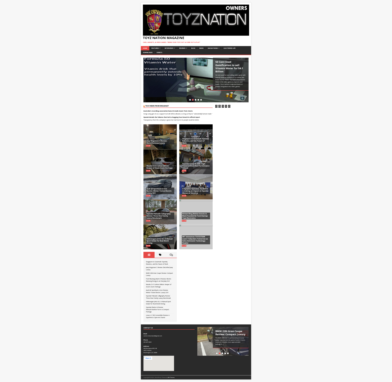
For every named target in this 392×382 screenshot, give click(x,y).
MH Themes (171, 377)
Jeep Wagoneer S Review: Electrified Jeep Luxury (156, 142)
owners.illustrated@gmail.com (152, 336)
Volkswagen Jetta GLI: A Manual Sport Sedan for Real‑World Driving (159, 241)
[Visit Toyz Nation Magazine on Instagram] (219, 107)
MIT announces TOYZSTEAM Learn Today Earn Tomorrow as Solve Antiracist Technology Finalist (195, 240)
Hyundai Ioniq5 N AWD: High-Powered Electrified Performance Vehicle (196, 166)
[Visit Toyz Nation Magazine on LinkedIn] (226, 107)
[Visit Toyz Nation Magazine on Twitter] (223, 107)
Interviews (169, 48)
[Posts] (149, 255)
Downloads (148, 52)
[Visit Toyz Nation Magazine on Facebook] (229, 107)
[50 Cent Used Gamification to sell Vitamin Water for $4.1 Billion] (196, 80)
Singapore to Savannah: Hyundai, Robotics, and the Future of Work (195, 141)
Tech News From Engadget (157, 106)
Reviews (182, 48)
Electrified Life (230, 48)
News (201, 48)
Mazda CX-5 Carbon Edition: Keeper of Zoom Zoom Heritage (159, 167)
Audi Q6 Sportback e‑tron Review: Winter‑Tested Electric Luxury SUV (159, 191)
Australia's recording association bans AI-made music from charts (168, 111)
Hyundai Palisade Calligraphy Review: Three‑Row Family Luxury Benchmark (158, 216)
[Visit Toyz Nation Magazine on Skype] (216, 107)
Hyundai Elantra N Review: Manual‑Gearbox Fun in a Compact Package (157, 309)
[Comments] (171, 255)
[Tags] (160, 255)
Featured (155, 48)
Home (145, 48)
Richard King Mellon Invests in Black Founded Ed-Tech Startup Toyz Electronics (195, 216)
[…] (222, 344)
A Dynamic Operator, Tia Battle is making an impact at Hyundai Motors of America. (195, 191)
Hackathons (213, 48)
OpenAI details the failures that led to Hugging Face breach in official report (171, 117)
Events (159, 52)
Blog (193, 48)
